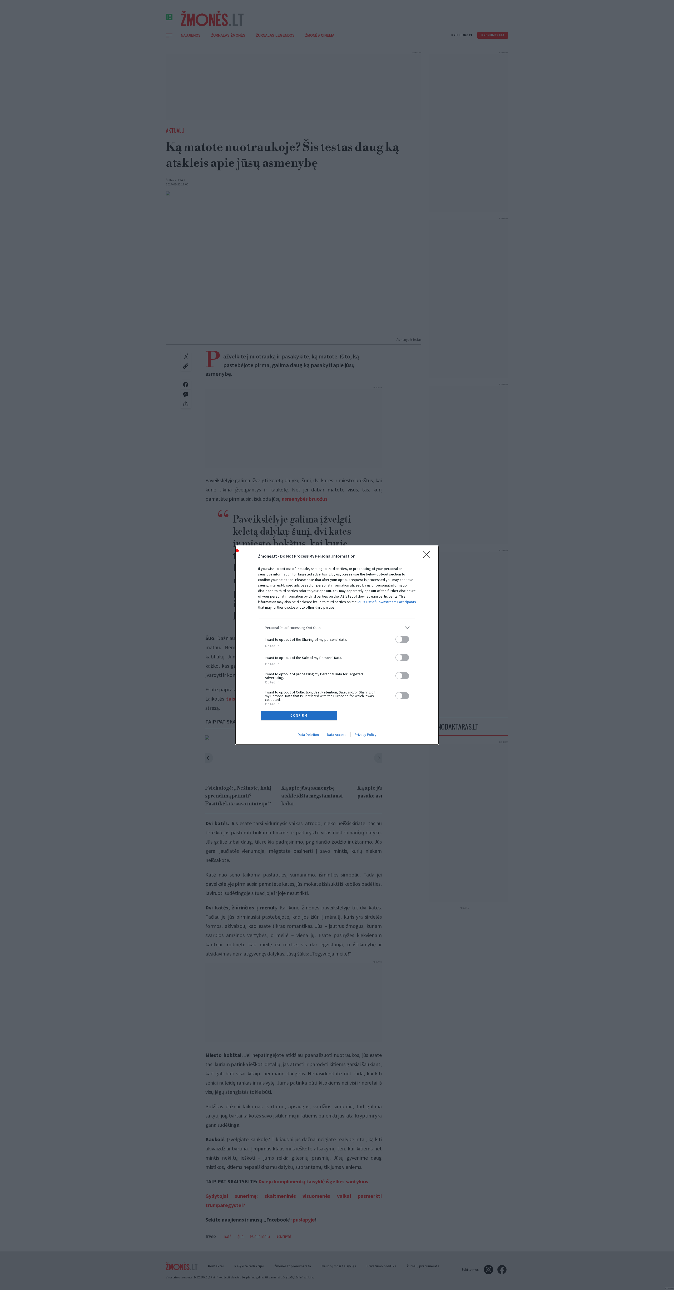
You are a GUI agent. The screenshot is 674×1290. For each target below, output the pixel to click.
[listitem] (337, 628)
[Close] (428, 556)
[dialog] (337, 645)
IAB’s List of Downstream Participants (387, 601)
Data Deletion (308, 734)
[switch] (402, 639)
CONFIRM (299, 715)
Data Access (336, 734)
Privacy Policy (365, 734)
